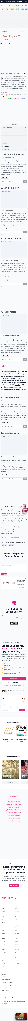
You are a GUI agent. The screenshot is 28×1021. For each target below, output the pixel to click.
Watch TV (23, 98)
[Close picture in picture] (16, 1014)
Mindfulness (12, 9)
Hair (16, 930)
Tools (16, 966)
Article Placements (6, 979)
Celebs (16, 914)
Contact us (4, 974)
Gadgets (3, 927)
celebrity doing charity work (14, 804)
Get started (22, 710)
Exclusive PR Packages (7, 985)
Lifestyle (3, 938)
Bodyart (17, 911)
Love (16, 938)
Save (19, 73)
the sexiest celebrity (14, 807)
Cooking (17, 9)
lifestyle (4, 31)
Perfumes (17, 949)
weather (17, 385)
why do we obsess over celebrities (14, 810)
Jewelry (16, 936)
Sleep (16, 955)
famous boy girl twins (14, 818)
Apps (16, 905)
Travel (16, 960)
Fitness (16, 922)
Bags (3, 908)
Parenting (4, 949)
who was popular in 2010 (14, 799)
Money (16, 941)
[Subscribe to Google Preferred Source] (9, 583)
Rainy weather (11, 545)
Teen (3, 960)
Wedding (17, 963)
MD (14, 73)
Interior (3, 936)
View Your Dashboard (15, 682)
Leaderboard (5, 710)
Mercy (3, 73)
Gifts (3, 930)
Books (3, 914)
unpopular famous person (14, 812)
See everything (5, 746)
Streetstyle (4, 957)
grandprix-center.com (13, 510)
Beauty (3, 911)
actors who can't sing (14, 821)
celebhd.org (11, 157)
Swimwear (17, 957)
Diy (16, 919)
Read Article (13, 783)
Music (16, 944)
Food (3, 925)
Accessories (4, 905)
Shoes (7, 9)
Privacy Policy (5, 987)
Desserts (17, 916)
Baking (3, 9)
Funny (16, 925)
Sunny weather (4, 545)
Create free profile (14, 678)
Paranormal (17, 946)
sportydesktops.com (13, 335)
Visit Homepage (14, 885)
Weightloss (4, 966)
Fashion (3, 922)
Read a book (10, 98)
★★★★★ (24, 31)
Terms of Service (5, 990)
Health (3, 933)
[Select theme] (22, 5)
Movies (3, 944)
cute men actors (14, 796)
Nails (3, 946)
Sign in (3, 686)
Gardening (17, 927)
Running (4, 952)
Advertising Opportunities (8, 982)
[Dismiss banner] (25, 579)
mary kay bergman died (14, 815)
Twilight (3, 963)
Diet (2, 919)
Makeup (22, 9)
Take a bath (4, 98)
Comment (4, 574)
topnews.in (11, 210)
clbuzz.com (11, 401)
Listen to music (17, 98)
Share (25, 73)
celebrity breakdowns (14, 801)
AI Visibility (4, 977)
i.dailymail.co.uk (15, 537)
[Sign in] (26, 5)
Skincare (4, 955)
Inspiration (17, 933)
